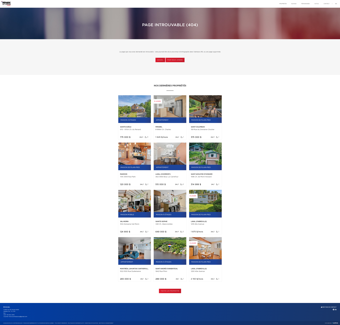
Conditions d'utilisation (91, 323)
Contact (327, 3)
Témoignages (305, 3)
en (336, 3)
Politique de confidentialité (76, 323)
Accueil (160, 60)
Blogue (293, 3)
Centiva (335, 322)
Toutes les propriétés (170, 291)
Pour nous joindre (175, 60)
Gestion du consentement (106, 323)
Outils (316, 3)
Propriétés (283, 3)
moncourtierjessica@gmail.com (18, 316)
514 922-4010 (11, 314)
